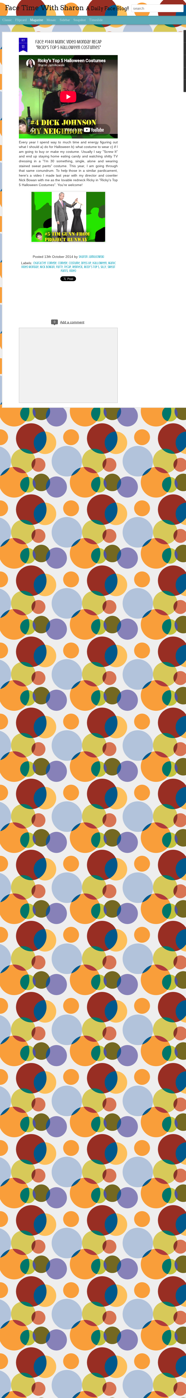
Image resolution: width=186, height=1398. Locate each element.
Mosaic (51, 20)
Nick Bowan (47, 267)
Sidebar (65, 20)
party (59, 267)
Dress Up (86, 263)
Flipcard (21, 20)
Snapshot (79, 20)
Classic (7, 20)
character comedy (44, 263)
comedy (62, 263)
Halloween (100, 263)
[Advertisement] (144, 114)
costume (74, 263)
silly (103, 267)
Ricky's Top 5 (91, 267)
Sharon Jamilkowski (91, 257)
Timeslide (96, 20)
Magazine (36, 20)
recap (67, 267)
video (72, 271)
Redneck (77, 267)
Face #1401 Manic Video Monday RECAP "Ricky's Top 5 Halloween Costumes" (68, 44)
